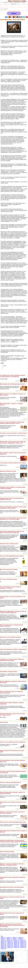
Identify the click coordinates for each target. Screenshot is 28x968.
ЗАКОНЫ (5, 2)
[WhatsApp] (23, 17)
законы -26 (10, 944)
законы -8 (20, 938)
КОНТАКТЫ (17, 2)
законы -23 (16, 943)
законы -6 (9, 938)
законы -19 (16, 942)
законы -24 (23, 943)
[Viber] (21, 17)
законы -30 (10, 946)
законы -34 (10, 947)
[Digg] (13, 17)
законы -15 (16, 941)
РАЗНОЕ (11, 2)
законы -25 (3, 944)
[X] (10, 17)
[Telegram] (25, 17)
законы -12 (22, 939)
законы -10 (9, 939)
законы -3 (15, 937)
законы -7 (15, 938)
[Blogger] (12, 17)
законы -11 (15, 939)
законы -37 (3, 948)
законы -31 (16, 946)
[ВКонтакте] (6, 17)
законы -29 (3, 946)
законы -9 (3, 939)
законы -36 (23, 947)
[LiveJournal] (17, 17)
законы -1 (3, 937)
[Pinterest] (27, 17)
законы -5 (3, 938)
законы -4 (20, 937)
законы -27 (16, 944)
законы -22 (10, 943)
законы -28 (23, 944)
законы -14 (10, 941)
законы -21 (3, 943)
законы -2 (9, 937)
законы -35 (16, 947)
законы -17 (3, 942)
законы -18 (10, 942)
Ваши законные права (18, 1)
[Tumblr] (19, 17)
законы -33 (3, 947)
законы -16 (23, 941)
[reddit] (15, 17)
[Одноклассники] (8, 17)
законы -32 (23, 946)
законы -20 (23, 942)
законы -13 (3, 941)
